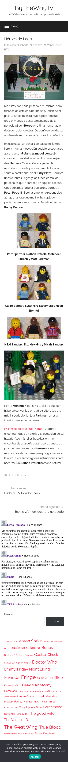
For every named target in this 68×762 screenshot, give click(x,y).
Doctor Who (44, 662)
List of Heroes (17, 475)
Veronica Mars (10, 734)
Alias (6, 648)
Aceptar (35, 756)
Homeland (10, 691)
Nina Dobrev (10, 707)
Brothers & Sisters (13, 655)
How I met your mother (30, 691)
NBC (36, 701)
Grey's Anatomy (36, 685)
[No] (63, 751)
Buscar (8, 614)
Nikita (52, 701)
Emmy (10, 669)
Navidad (28, 701)
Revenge (9, 713)
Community (9, 663)
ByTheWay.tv (34, 8)
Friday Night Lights (34, 669)
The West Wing (20, 727)
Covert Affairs (23, 662)
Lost (41, 696)
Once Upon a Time (30, 707)
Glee (58, 677)
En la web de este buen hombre (24, 428)
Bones (47, 647)
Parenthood (52, 707)
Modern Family (13, 701)
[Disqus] (34, 562)
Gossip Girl (12, 685)
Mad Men (51, 696)
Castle (40, 654)
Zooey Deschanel (45, 733)
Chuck (53, 655)
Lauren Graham (26, 696)
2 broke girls (10, 641)
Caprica (29, 655)
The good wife (42, 713)
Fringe (28, 677)
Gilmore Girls (45, 678)
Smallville (22, 714)
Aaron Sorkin (31, 640)
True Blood (50, 727)
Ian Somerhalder (53, 691)
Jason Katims (10, 697)
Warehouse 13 (25, 733)
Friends (12, 677)
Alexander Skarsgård (53, 641)
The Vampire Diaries (20, 720)
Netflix (43, 701)
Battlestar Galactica (25, 648)
